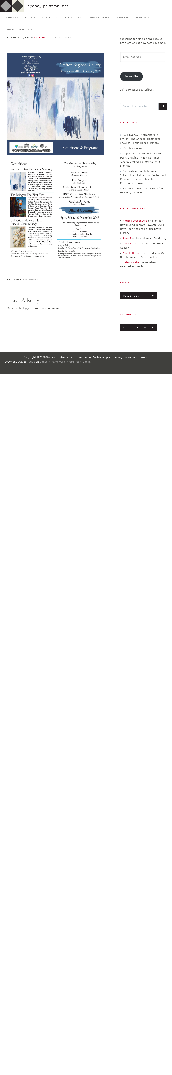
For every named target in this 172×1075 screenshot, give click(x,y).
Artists (30, 18)
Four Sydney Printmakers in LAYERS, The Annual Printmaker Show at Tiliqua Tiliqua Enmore (140, 139)
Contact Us (50, 18)
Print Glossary (99, 18)
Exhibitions (73, 18)
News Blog (142, 18)
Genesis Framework (52, 362)
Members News (132, 148)
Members (122, 18)
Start (32, 362)
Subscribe (131, 76)
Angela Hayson (132, 253)
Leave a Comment (60, 38)
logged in (28, 308)
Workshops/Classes (20, 30)
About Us (12, 18)
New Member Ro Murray (151, 238)
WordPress (74, 362)
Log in (87, 362)
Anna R (127, 238)
